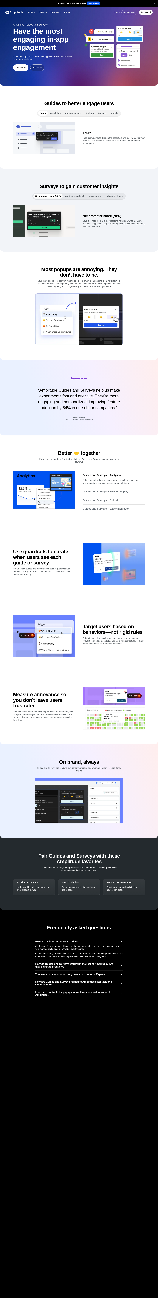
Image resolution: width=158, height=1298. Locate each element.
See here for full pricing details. (94, 956)
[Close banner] (154, 3)
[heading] (72, 3)
